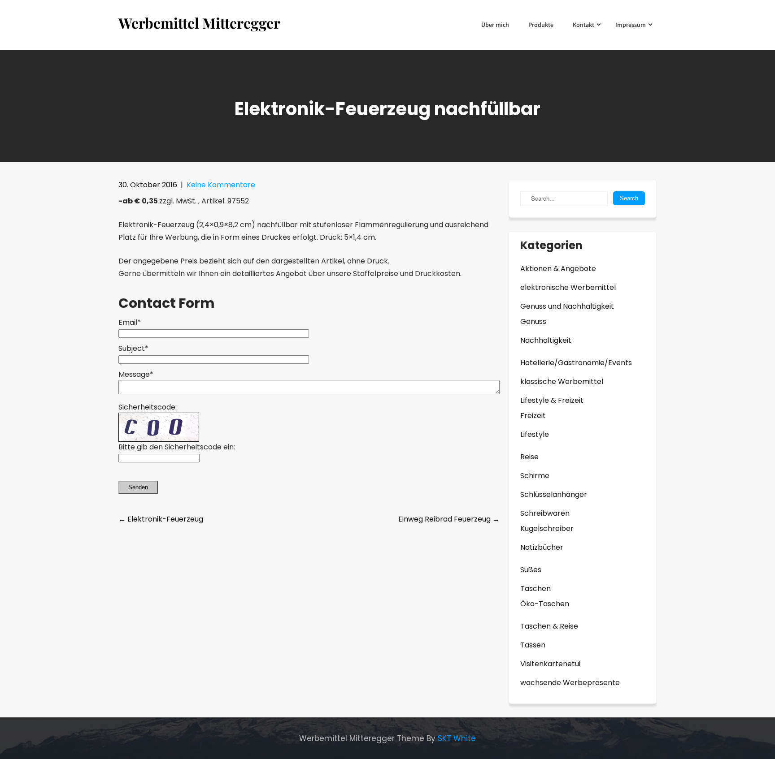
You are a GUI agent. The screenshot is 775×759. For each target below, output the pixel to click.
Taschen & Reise (549, 626)
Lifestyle (534, 434)
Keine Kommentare (221, 185)
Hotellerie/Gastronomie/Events (576, 363)
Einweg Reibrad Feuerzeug (449, 519)
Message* (135, 374)
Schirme (534, 475)
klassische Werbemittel (561, 381)
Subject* (133, 348)
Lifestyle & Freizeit (551, 400)
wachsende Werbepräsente (570, 682)
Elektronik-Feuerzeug (160, 519)
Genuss (533, 321)
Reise (529, 457)
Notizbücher (541, 547)
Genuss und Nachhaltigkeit (567, 306)
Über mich (495, 25)
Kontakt (583, 25)
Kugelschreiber (547, 528)
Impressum (630, 25)
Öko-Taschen (544, 604)
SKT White (457, 738)
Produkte (540, 25)
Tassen (532, 645)
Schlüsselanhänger (553, 494)
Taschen (535, 588)
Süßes (530, 570)
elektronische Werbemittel (568, 287)
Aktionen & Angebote (558, 268)
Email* (129, 322)
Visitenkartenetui (550, 664)
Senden (138, 487)
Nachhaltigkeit (545, 340)
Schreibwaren (545, 513)
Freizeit (533, 415)
